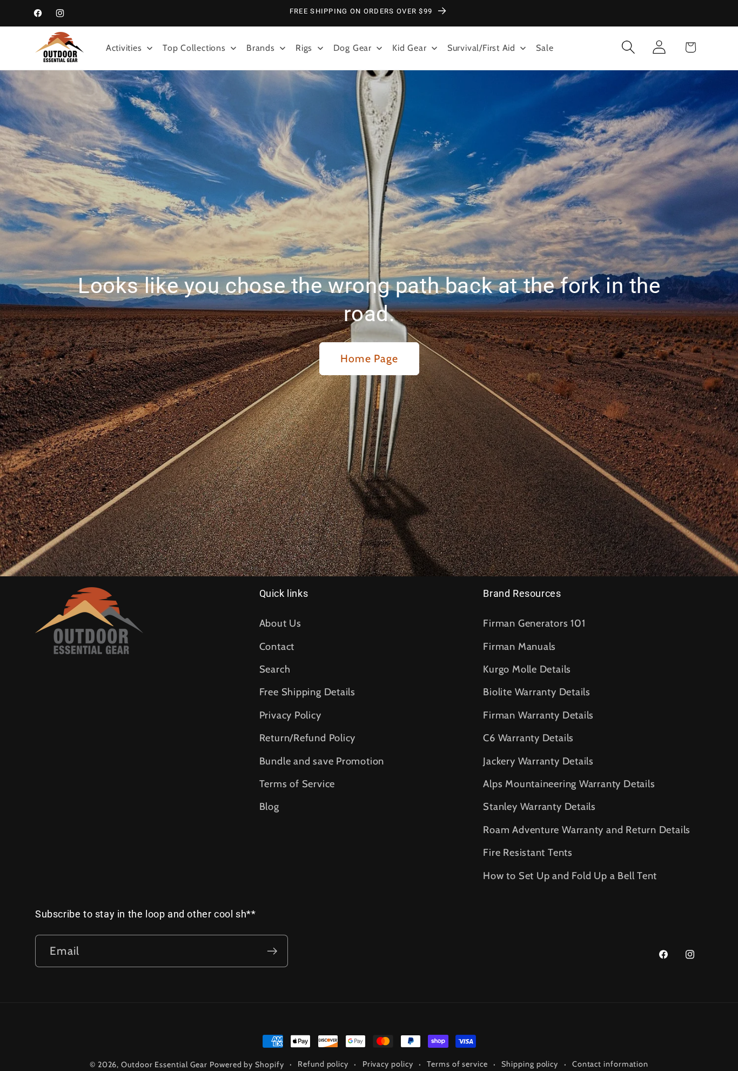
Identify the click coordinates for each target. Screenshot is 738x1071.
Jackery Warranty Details (538, 761)
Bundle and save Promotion (322, 761)
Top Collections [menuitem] (194, 48)
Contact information (610, 1064)
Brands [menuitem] (260, 48)
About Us (280, 623)
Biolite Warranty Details (537, 692)
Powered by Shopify (247, 1064)
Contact (276, 646)
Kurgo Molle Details (527, 669)
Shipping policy (529, 1064)
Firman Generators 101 (534, 623)
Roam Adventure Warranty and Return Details (586, 829)
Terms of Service (297, 783)
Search (275, 669)
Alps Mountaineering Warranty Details (569, 783)
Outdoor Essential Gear (165, 1064)
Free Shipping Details (307, 692)
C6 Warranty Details (528, 737)
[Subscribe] (272, 951)
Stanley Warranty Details (539, 806)
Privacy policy (388, 1064)
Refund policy (323, 1064)
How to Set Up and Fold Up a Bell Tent (570, 875)
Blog (269, 806)
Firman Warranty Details (538, 715)
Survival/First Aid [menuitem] (481, 48)
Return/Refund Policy (307, 737)
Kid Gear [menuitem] (409, 48)
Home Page (369, 358)
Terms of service (457, 1064)
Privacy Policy (290, 715)
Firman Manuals (519, 646)
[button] (628, 47)
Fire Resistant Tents (528, 852)
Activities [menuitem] (124, 48)
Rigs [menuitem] (304, 48)
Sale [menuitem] (544, 48)
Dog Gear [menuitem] (352, 48)
